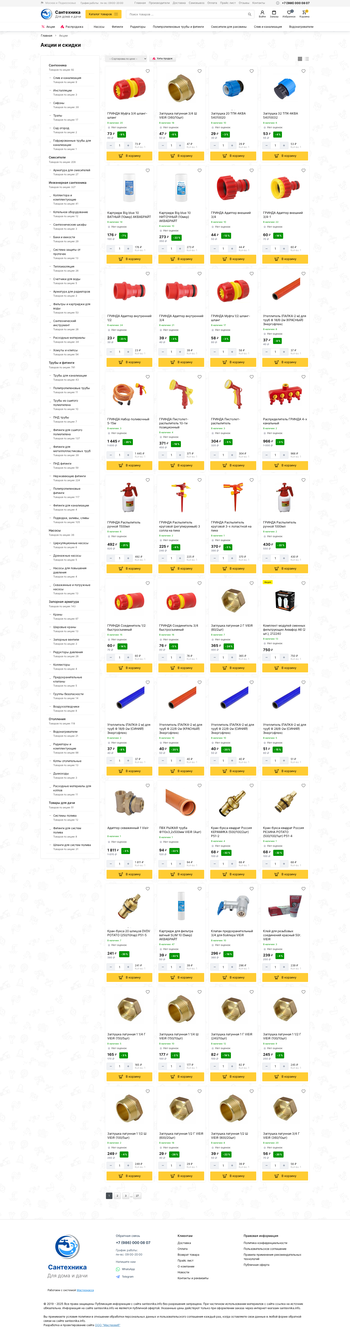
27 (137, 1195)
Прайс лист (228, 2)
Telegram (127, 1276)
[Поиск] (249, 14)
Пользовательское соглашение (265, 1248)
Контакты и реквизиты (193, 1278)
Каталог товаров (100, 14)
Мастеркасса (85, 1290)
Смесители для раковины (229, 26)
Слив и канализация (268, 26)
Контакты (258, 2)
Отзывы (244, 2)
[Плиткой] (300, 59)
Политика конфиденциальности (265, 1243)
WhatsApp (128, 1269)
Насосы (99, 26)
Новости (183, 1272)
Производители (159, 2)
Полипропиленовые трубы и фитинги (178, 26)
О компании (186, 1266)
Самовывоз (196, 2)
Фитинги (117, 26)
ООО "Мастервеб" (107, 1325)
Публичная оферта (256, 1264)
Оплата (212, 2)
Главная (140, 2)
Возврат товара (188, 1254)
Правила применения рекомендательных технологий (272, 1257)
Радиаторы (138, 26)
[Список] (306, 59)
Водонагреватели (301, 26)
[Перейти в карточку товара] (129, 88)
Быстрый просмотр (129, 104)
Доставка (179, 2)
